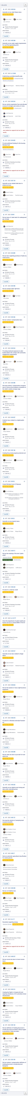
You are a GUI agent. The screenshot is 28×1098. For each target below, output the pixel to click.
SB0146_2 (7, 473)
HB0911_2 (7, 579)
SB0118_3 (7, 206)
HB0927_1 (7, 677)
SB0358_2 (7, 309)
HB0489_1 (7, 776)
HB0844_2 (7, 710)
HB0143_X (7, 1051)
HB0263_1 (7, 809)
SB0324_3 (7, 127)
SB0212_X (7, 1017)
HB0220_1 (7, 610)
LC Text (7, 643)
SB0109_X (7, 1086)
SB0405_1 (7, 167)
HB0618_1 (7, 744)
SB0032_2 (7, 543)
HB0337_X (7, 981)
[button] (24, 9)
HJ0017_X (7, 943)
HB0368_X (7, 65)
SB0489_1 (7, 278)
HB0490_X (7, 911)
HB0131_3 (7, 845)
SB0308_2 (7, 409)
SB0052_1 (7, 510)
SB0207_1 (7, 442)
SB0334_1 (7, 375)
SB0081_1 (7, 245)
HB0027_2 (7, 880)
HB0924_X (7, 32)
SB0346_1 (7, 340)
